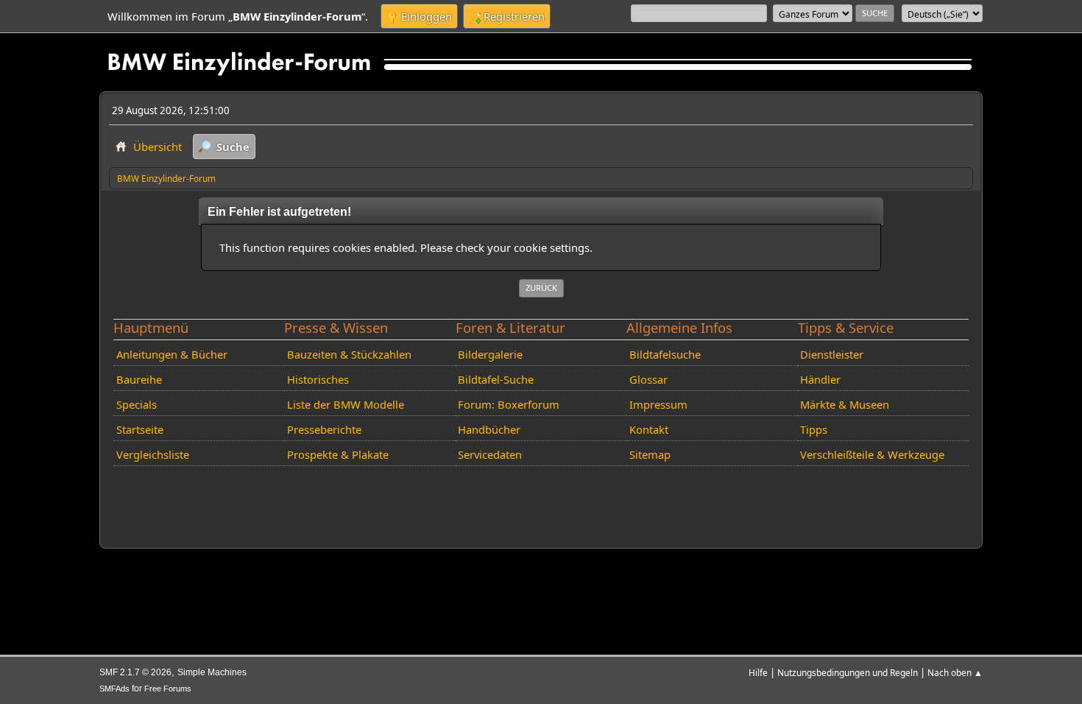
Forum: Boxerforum (508, 404)
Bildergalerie (490, 354)
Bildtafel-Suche (496, 379)
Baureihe (139, 379)
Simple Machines (212, 672)
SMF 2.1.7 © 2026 (135, 672)
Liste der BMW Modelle (345, 404)
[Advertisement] (377, 494)
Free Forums (167, 688)
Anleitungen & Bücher (171, 354)
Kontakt (648, 429)
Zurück (541, 287)
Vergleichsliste (152, 454)
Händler (820, 379)
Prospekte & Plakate (338, 454)
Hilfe (758, 672)
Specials (136, 404)
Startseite (139, 429)
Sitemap (650, 454)
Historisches (318, 379)
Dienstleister (831, 354)
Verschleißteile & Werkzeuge (872, 454)
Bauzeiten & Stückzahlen (349, 354)
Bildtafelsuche (665, 354)
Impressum (658, 404)
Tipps (813, 429)
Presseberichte (324, 429)
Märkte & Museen (844, 404)
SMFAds (114, 688)
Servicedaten (490, 454)
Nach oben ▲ (955, 672)
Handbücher (489, 429)
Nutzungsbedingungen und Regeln (847, 672)
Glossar (648, 379)
